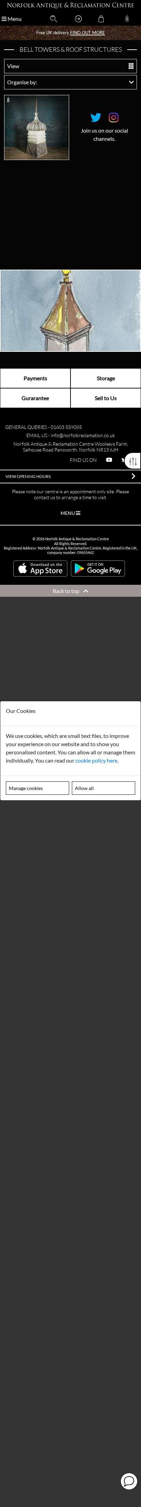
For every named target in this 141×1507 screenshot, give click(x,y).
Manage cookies (26, 788)
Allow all (84, 788)
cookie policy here (96, 760)
